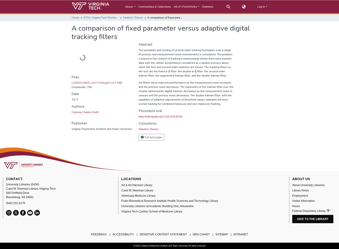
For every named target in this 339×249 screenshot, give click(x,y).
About (129, 7)
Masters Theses (133, 18)
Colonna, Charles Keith (85, 112)
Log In (261, 7)
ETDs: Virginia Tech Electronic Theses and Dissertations (101, 18)
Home (75, 18)
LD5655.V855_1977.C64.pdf (97, 83)
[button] (244, 7)
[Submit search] (228, 7)
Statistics (207, 7)
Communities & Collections (154, 7)
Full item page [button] (153, 137)
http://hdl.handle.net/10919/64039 (161, 117)
